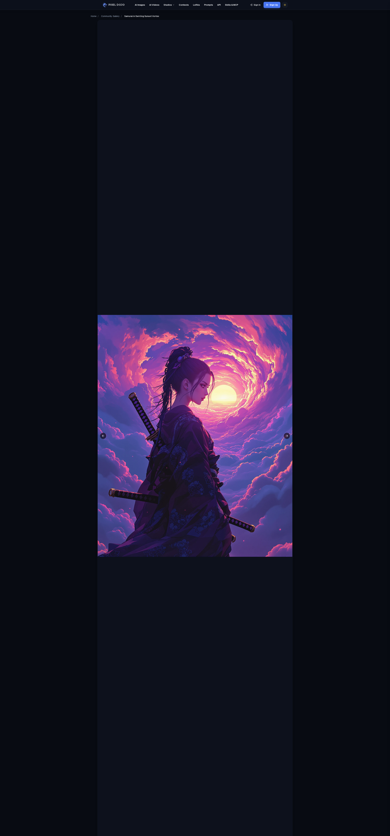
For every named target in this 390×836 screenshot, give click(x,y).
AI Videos (154, 5)
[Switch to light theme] (285, 5)
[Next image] (287, 436)
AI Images (140, 5)
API (219, 5)
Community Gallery (110, 16)
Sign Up (274, 5)
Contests (184, 5)
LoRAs (196, 5)
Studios (168, 5)
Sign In (257, 5)
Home (93, 16)
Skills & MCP (231, 5)
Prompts (208, 5)
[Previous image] (103, 436)
